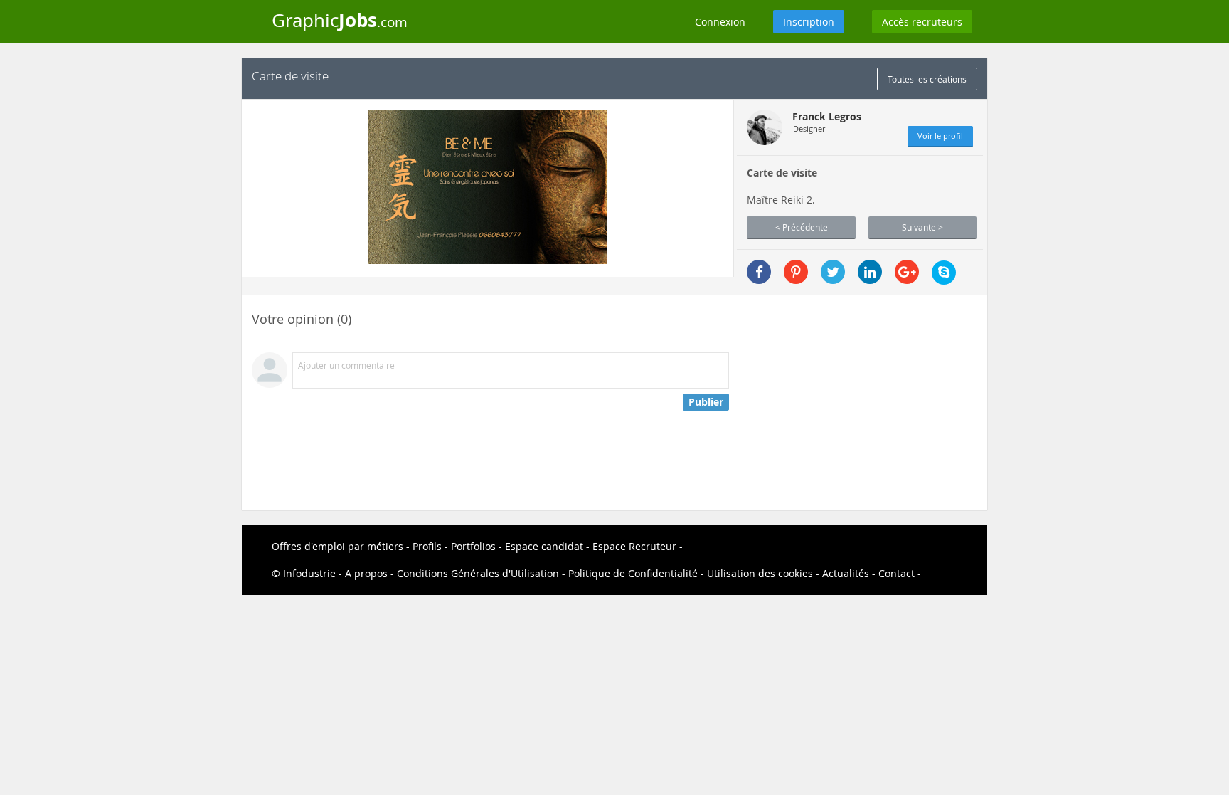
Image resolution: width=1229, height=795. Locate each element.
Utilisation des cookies (760, 573)
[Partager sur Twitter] (833, 272)
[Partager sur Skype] (944, 272)
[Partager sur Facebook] (759, 272)
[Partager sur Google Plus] (907, 272)
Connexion (720, 21)
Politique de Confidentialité (633, 573)
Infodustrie (309, 573)
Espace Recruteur (634, 546)
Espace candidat (544, 546)
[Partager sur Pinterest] (796, 272)
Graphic (340, 20)
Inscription (808, 21)
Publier (705, 402)
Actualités (845, 573)
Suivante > (922, 227)
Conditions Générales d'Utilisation (478, 573)
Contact (896, 573)
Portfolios (473, 546)
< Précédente (801, 227)
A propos (366, 573)
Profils (427, 546)
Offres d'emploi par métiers (337, 546)
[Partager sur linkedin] (870, 272)
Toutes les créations (927, 79)
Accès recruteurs (922, 21)
